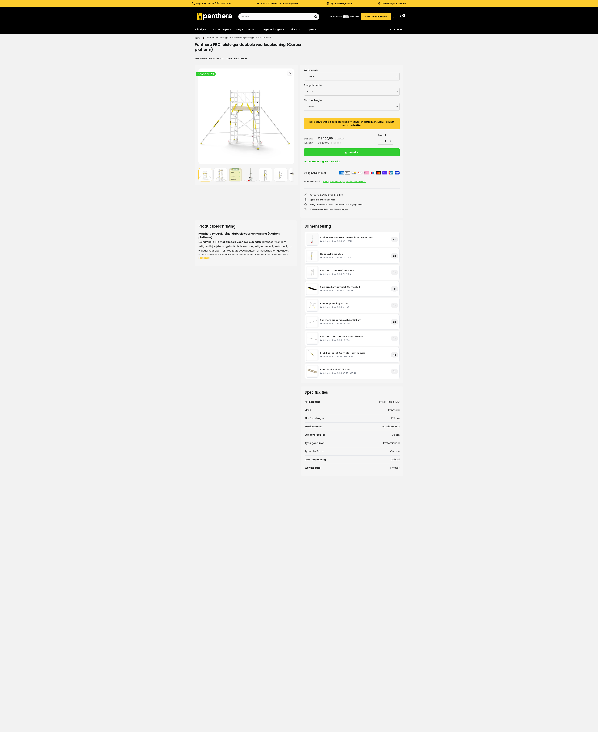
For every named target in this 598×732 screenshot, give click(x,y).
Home (197, 38)
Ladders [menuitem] (293, 29)
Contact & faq (395, 29)
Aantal (382, 135)
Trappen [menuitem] (309, 29)
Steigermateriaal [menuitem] (245, 29)
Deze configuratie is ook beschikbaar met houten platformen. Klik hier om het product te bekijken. (351, 123)
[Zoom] (289, 72)
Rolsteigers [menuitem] (200, 29)
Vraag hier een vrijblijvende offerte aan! (344, 181)
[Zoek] (315, 16)
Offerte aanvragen (376, 16)
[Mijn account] (394, 17)
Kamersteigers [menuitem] (221, 29)
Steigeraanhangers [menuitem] (271, 29)
